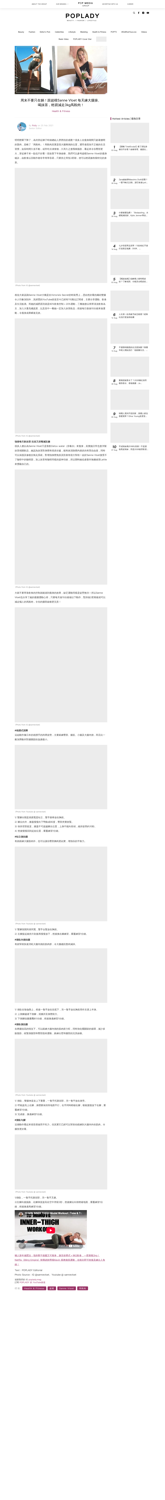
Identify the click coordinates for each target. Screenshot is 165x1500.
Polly (35, 125)
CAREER (130, 4)
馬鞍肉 (82, 1288)
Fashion (32, 32)
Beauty (21, 32)
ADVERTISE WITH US (110, 4)
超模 (52, 1288)
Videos (144, 32)
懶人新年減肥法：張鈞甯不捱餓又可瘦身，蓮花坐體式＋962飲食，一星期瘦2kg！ (57, 1255)
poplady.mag (35, 1279)
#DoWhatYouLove (128, 32)
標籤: (18, 1288)
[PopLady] (82, 17)
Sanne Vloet (66, 1288)
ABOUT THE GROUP (39, 4)
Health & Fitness (99, 32)
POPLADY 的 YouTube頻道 (32, 1282)
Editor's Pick (45, 32)
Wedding (84, 32)
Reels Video (64, 39)
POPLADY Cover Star (82, 39)
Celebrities (59, 32)
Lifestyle (72, 32)
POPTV (114, 32)
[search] (134, 13)
